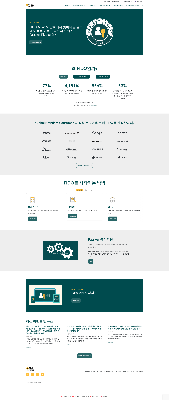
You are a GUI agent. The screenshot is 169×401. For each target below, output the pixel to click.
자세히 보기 (28, 347)
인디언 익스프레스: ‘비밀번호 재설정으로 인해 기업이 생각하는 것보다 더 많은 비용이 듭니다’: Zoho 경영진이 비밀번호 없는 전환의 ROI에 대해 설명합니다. (43, 329)
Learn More (33, 218)
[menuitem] (66, 396)
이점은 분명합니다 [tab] (103, 76)
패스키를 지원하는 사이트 (84, 165)
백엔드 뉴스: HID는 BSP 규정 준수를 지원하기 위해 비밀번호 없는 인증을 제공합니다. (124, 327)
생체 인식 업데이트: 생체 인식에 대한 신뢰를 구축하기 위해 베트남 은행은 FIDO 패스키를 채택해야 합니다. (84, 328)
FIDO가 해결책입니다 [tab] (82, 76)
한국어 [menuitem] (105, 396)
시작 (91, 261)
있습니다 (93, 105)
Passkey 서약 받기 (36, 42)
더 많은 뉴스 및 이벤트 (84, 355)
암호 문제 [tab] (63, 76)
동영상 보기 (76, 300)
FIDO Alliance (107, 1)
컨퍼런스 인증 (127, 1)
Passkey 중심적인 (116, 1)
